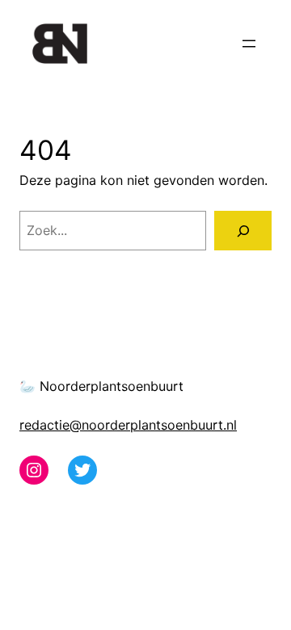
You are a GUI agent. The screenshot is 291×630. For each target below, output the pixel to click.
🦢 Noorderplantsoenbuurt (101, 386)
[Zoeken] (243, 230)
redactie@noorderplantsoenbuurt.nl (128, 425)
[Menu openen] (249, 43)
